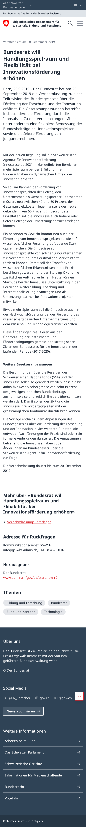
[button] (79, 696)
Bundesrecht (14, 787)
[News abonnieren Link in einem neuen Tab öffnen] (72, 5)
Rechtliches (9, 821)
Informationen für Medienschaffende (33, 775)
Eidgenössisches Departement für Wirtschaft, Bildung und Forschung (37, 23)
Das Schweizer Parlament (24, 752)
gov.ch (44, 698)
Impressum (23, 821)
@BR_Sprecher (19, 698)
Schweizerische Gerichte (23, 764)
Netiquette (38, 821)
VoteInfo (11, 798)
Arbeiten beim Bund (20, 741)
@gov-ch (65, 698)
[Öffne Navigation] (80, 23)
